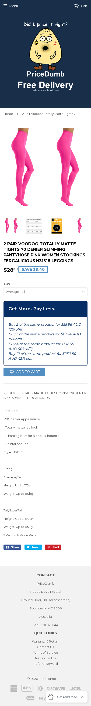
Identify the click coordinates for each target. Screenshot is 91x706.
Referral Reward (45, 663)
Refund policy (45, 658)
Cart (84, 6)
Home (8, 114)
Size (7, 283)
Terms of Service (45, 652)
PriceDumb (47, 679)
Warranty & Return (45, 641)
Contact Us (45, 647)
